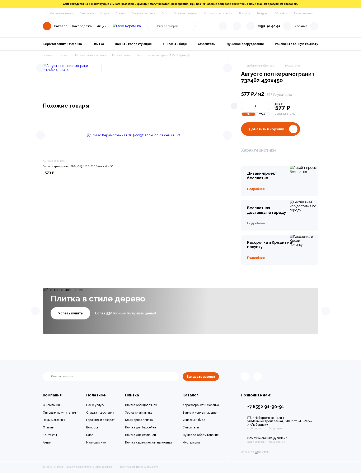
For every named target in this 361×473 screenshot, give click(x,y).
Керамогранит (121, 55)
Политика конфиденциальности (138, 466)
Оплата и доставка (143, 13)
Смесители (207, 44)
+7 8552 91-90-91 (265, 406)
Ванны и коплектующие (133, 44)
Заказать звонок (201, 377)
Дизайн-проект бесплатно (262, 175)
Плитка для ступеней (140, 435)
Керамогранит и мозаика (62, 44)
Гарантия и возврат (185, 13)
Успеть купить (70, 313)
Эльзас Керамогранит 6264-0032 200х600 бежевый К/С (78, 166)
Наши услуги (95, 405)
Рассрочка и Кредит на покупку (269, 244)
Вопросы (244, 13)
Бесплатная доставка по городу (266, 210)
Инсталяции (191, 442)
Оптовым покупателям (218, 13)
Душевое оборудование (245, 44)
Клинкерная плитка (139, 420)
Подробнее (256, 189)
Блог (164, 13)
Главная (48, 55)
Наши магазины (304, 13)
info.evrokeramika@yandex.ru (268, 438)
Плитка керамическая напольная (148, 442)
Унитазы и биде (175, 44)
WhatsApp (281, 13)
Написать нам (96, 442)
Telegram (262, 13)
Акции (101, 26)
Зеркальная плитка (138, 412)
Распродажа (82, 26)
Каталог (60, 26)
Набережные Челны (60, 13)
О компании (86, 13)
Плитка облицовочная (141, 405)
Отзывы (120, 13)
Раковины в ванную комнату (296, 44)
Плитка (98, 44)
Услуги (104, 13)
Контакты (50, 435)
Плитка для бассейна (140, 427)
